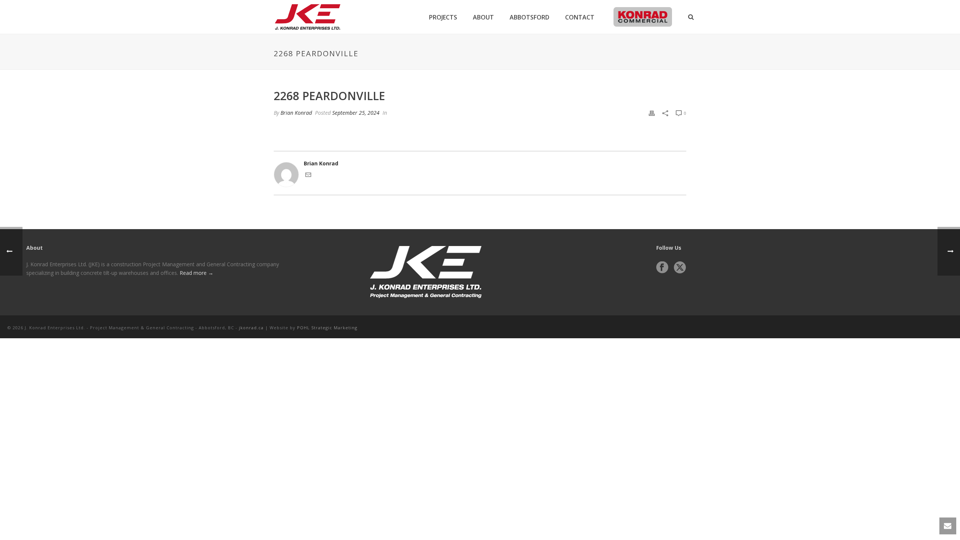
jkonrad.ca (251, 327)
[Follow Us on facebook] (662, 267)
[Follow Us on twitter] (680, 267)
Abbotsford (529, 17)
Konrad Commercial (642, 17)
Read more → (196, 272)
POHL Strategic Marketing (327, 327)
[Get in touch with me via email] (308, 175)
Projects (443, 17)
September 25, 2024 (356, 112)
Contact (579, 17)
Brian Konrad (296, 112)
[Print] (652, 112)
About (483, 17)
